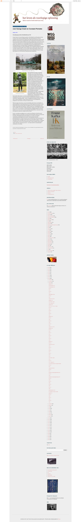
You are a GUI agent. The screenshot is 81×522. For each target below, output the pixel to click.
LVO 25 (50, 381)
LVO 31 (50, 353)
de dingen (49, 233)
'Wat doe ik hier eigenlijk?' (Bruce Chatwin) (54, 190)
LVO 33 (50, 347)
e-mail (49, 444)
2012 (49, 427)
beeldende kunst (20, 133)
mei (49, 409)
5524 (49, 325)
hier (48, 497)
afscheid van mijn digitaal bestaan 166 (54, 372)
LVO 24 (50, 384)
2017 (49, 419)
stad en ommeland (50, 215)
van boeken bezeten (51, 237)
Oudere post (42, 138)
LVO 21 (50, 397)
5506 (49, 388)
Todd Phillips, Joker (52, 294)
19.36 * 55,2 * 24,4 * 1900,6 (53, 306)
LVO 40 (50, 320)
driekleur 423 (51, 300)
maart (50, 412)
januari (50, 416)
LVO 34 (50, 342)
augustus (50, 405)
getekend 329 (51, 316)
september (50, 403)
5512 (49, 366)
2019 (49, 278)
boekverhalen (50, 241)
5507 (49, 385)
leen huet (49, 473)
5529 (49, 309)
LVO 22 (50, 394)
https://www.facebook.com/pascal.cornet (53, 455)
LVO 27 (50, 373)
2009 (49, 431)
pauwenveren (50, 242)
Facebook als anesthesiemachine (53, 185)
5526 (49, 319)
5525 (49, 322)
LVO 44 (50, 307)
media (49, 218)
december (50, 279)
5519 (49, 345)
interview (49, 192)
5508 (49, 382)
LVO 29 (50, 365)
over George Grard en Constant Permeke (55, 363)
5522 (49, 334)
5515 (49, 356)
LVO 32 (50, 350)
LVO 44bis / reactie (51, 301)
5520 (49, 340)
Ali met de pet (50, 471)
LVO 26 (50, 378)
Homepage (28, 138)
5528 (49, 312)
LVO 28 (50, 369)
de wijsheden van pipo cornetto (53, 391)
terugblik (49, 244)
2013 (49, 425)
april (49, 411)
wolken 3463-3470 (51, 344)
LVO (48, 229)
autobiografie (50, 219)
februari (50, 414)
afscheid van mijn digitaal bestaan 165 (54, 376)
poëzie (49, 232)
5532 (49, 292)
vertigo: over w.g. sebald (51, 476)
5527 (49, 314)
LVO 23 (50, 387)
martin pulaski (50, 475)
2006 (49, 436)
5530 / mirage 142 (51, 303)
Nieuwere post (15, 138)
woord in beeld (50, 213)
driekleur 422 (51, 328)
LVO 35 (50, 338)
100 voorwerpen (50, 247)
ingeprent (49, 251)
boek (48, 211)
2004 (49, 439)
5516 (49, 354)
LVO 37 (50, 332)
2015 (49, 422)
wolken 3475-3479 (51, 298)
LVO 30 (50, 360)
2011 (49, 428)
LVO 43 (50, 310)
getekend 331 (51, 283)
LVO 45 (50, 295)
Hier (47, 199)
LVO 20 (50, 400)
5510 (49, 375)
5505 (49, 396)
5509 (49, 379)
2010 (49, 430)
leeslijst (49, 176)
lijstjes (49, 245)
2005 (49, 437)
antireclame (49, 240)
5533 (49, 289)
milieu (49, 236)
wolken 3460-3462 (51, 368)
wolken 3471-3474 (51, 326)
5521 (49, 337)
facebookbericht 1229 (52, 390)
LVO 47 (50, 288)
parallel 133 (50, 393)
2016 (49, 421)
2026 (49, 267)
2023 (49, 272)
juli (49, 406)
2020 (49, 276)
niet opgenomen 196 (52, 286)
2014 (49, 424)
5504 (49, 398)
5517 (49, 351)
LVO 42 (50, 313)
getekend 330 (51, 304)
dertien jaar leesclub (51, 177)
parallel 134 (50, 341)
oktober (50, 282)
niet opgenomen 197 (52, 285)
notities (49, 226)
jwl (48, 472)
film (48, 227)
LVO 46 (50, 291)
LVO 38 (50, 329)
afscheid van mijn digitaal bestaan (53, 224)
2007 (49, 434)
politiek (49, 214)
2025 (49, 269)
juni (49, 408)
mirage (49, 235)
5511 (49, 370)
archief (16, 133)
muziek (49, 238)
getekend (49, 223)
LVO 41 (50, 317)
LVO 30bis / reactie (51, 357)
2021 (49, 275)
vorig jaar (49, 228)
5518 (49, 348)
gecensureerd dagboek (51, 217)
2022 (49, 273)
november (50, 281)
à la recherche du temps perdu (52, 469)
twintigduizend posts (51, 194)
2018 (49, 417)
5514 (49, 359)
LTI (48, 249)
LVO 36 (50, 335)
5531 (49, 297)
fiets (48, 220)
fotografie (49, 231)
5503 (49, 401)
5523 (49, 331)
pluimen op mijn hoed (51, 191)
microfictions (50, 246)
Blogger (59, 518)
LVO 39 (50, 323)
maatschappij (50, 222)
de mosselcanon (50, 250)
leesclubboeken (50, 179)
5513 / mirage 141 (51, 362)
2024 (49, 270)
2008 (49, 433)
